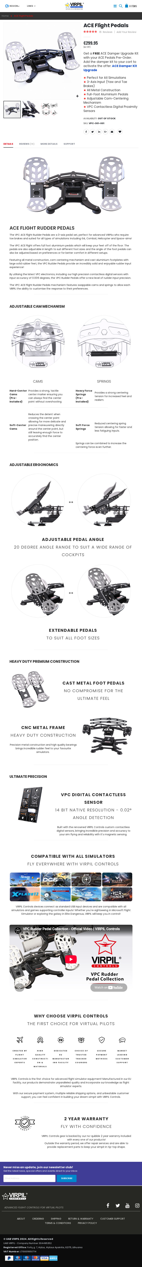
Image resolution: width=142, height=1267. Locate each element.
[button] (77, 96)
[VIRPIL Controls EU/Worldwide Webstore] (74, 6)
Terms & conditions (58, 1223)
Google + (105, 131)
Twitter (92, 131)
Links (30, 6)
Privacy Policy (87, 1223)
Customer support (112, 1218)
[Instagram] (137, 1205)
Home (5, 15)
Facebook (86, 131)
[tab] (12, 6)
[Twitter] (118, 1205)
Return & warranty (80, 1218)
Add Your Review (126, 32)
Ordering (38, 1218)
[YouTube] (128, 1205)
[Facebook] (108, 1205)
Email (112, 131)
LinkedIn (99, 131)
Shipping (56, 1218)
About (21, 1218)
